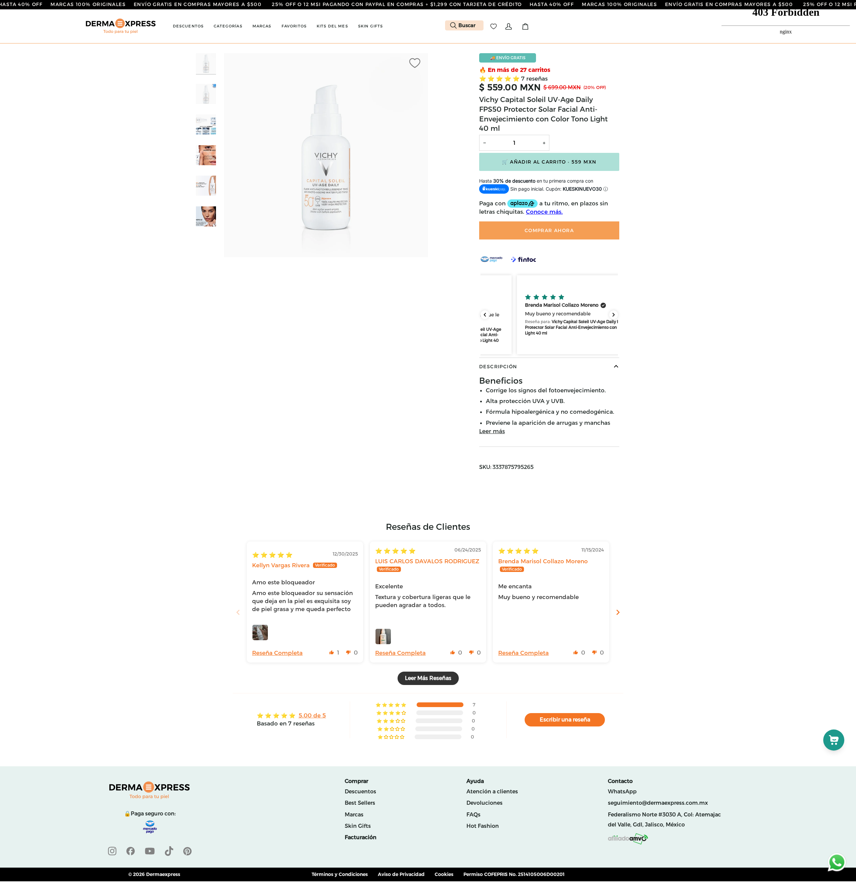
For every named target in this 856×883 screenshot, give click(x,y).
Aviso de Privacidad (401, 874)
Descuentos (360, 791)
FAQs (473, 814)
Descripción (498, 367)
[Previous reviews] (484, 314)
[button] (188, 26)
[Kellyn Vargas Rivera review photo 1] (260, 632)
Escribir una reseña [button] (565, 719)
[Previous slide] (238, 612)
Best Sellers (360, 803)
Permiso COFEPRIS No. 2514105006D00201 (514, 874)
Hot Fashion (482, 826)
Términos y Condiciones (340, 874)
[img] (272, 555)
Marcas (354, 814)
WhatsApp (622, 791)
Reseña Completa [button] (277, 653)
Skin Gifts (358, 826)
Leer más (492, 431)
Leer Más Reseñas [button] (428, 678)
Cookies (444, 874)
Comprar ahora (549, 230)
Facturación (361, 837)
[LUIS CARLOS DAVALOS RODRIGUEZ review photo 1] (383, 636)
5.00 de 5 (312, 715)
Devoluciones (484, 803)
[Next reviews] (613, 314)
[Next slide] (618, 612)
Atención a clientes (492, 791)
